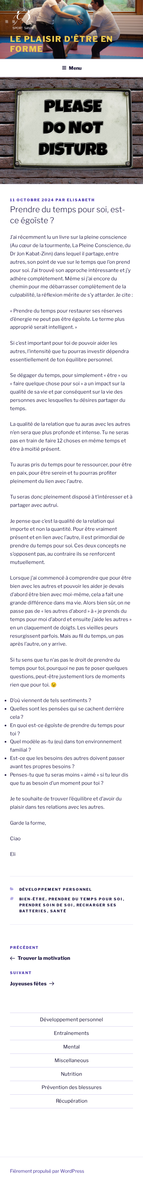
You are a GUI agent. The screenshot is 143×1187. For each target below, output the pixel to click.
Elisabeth (81, 200)
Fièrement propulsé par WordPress (47, 1171)
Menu (75, 68)
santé (58, 911)
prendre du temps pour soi (86, 899)
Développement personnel (55, 889)
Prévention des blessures (72, 1087)
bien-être (32, 899)
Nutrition (71, 1074)
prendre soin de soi (46, 905)
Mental (71, 1047)
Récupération (71, 1101)
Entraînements (71, 1033)
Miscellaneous (72, 1060)
